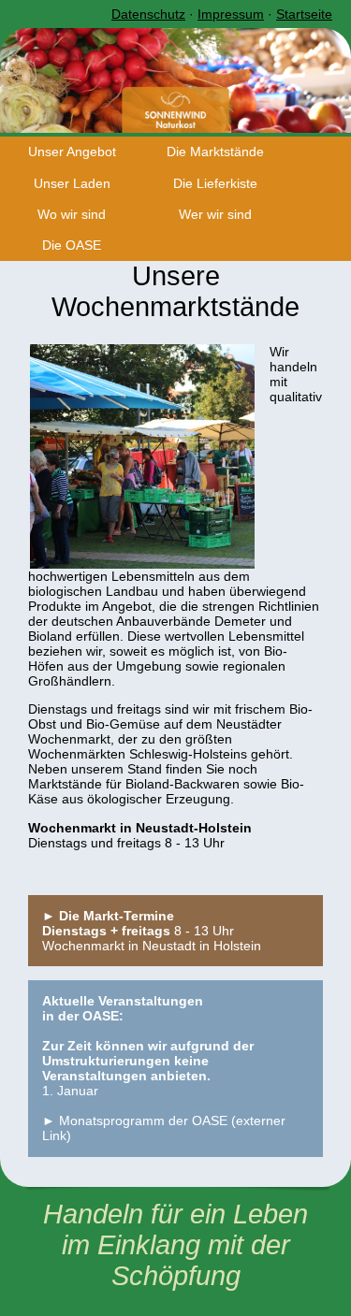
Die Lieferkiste (215, 183)
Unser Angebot (72, 151)
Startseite (304, 14)
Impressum (230, 14)
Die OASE (71, 245)
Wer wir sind (215, 214)
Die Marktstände (215, 151)
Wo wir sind (71, 214)
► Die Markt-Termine (108, 915)
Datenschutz (148, 14)
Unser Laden (72, 183)
